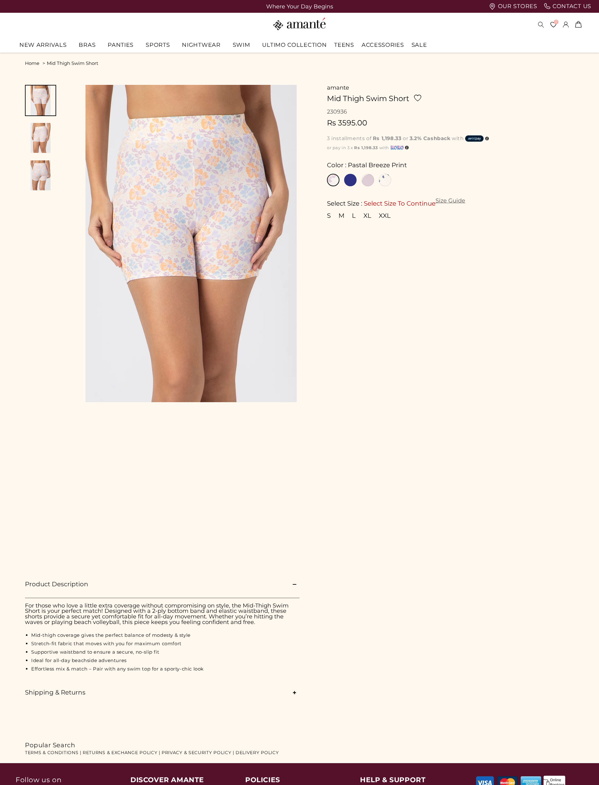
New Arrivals (42, 44)
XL (367, 216)
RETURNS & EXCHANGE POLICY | (121, 752)
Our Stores (516, 6)
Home (32, 63)
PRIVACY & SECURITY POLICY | (198, 752)
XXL (385, 216)
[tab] (40, 100)
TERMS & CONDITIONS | (53, 752)
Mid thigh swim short (72, 63)
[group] (299, 6)
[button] (45, 45)
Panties (121, 44)
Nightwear (201, 44)
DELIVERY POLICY (257, 752)
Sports (158, 44)
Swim (241, 44)
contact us (571, 6)
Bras (87, 44)
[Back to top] (584, 771)
